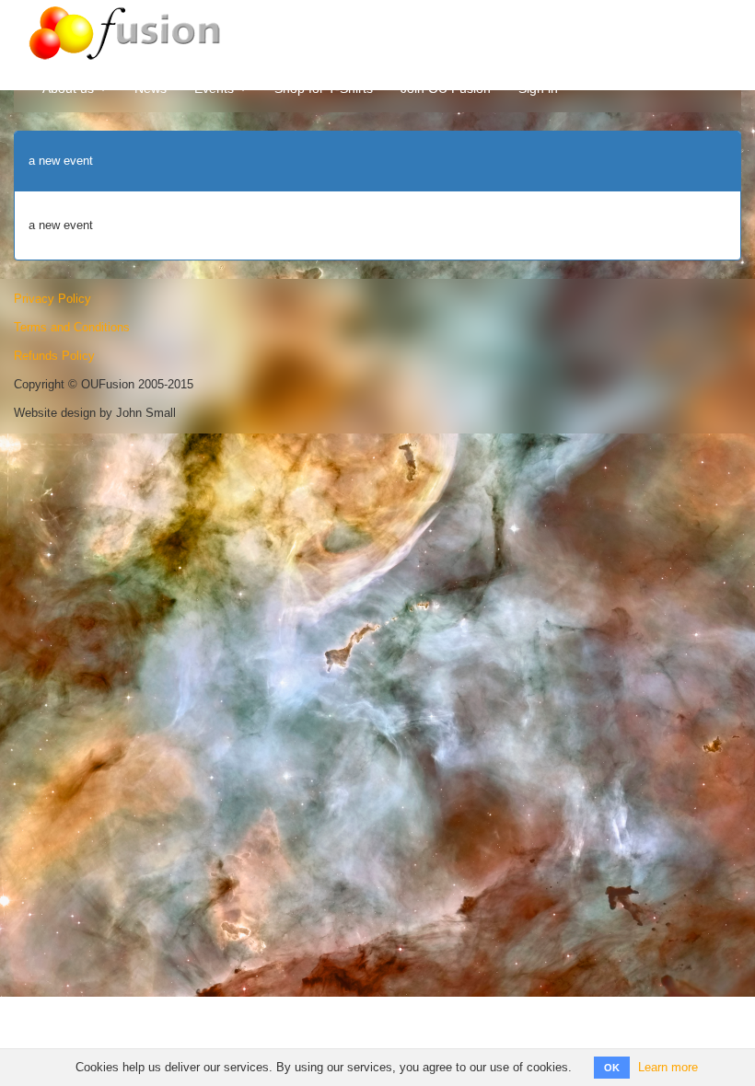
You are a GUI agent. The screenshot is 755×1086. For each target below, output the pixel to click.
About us (70, 88)
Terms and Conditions (72, 327)
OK (612, 1067)
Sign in (538, 88)
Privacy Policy (52, 299)
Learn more (668, 1067)
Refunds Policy (54, 356)
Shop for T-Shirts (323, 88)
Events (216, 88)
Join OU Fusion (446, 88)
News (150, 88)
